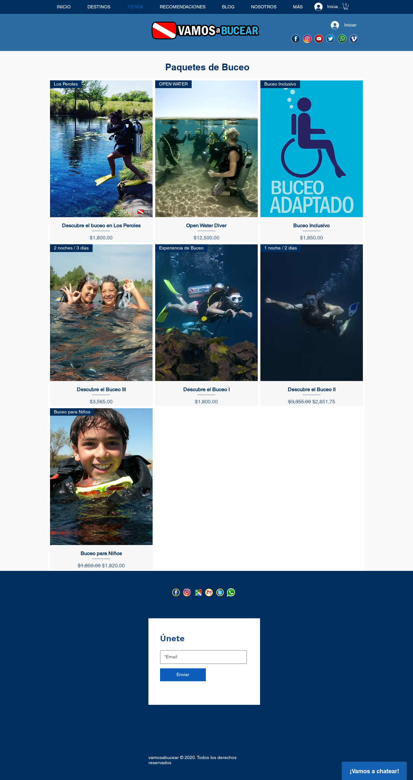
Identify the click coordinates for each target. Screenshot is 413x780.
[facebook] (296, 39)
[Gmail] (209, 592)
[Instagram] (187, 592)
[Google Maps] (198, 592)
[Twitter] (220, 592)
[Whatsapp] (342, 39)
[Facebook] (176, 592)
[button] (346, 6)
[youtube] (319, 39)
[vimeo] (354, 39)
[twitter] (331, 39)
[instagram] (307, 39)
